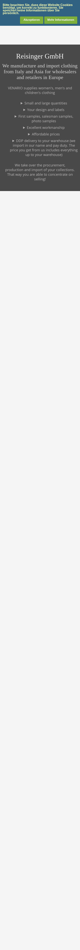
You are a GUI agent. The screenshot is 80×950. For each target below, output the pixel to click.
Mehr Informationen (60, 19)
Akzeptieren (31, 19)
